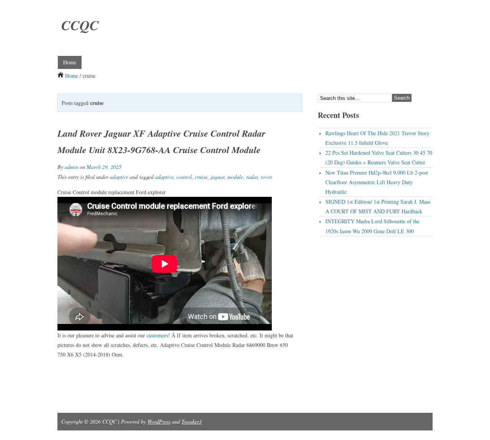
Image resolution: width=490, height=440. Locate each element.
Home (69, 62)
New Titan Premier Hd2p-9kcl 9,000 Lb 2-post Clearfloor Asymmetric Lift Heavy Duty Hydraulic (376, 182)
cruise (201, 176)
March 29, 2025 (104, 166)
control (184, 176)
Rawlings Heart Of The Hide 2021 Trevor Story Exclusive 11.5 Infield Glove (377, 137)
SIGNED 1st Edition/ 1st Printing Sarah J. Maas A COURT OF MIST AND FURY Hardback (377, 206)
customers (157, 335)
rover (266, 176)
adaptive (119, 176)
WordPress (158, 421)
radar (252, 176)
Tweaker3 (191, 421)
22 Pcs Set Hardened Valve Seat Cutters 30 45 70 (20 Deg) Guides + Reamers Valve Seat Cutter (378, 157)
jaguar (217, 176)
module (235, 176)
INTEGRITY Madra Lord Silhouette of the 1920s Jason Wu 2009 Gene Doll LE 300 (372, 226)
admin (71, 166)
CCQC (80, 25)
